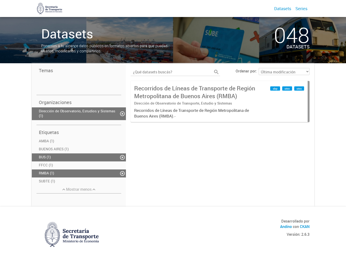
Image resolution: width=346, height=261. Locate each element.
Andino (286, 226)
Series (301, 8)
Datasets (282, 8)
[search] (216, 72)
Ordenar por (246, 71)
